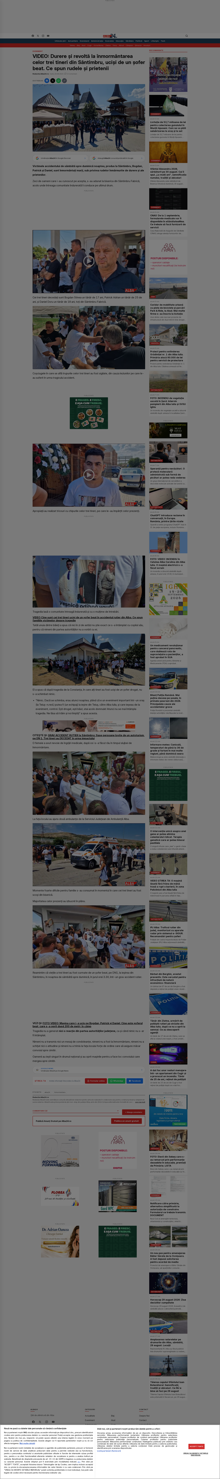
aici (79, 1462)
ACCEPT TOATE (196, 1446)
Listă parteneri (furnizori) (109, 1451)
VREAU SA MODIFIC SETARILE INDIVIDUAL (195, 1454)
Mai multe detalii (27, 1443)
